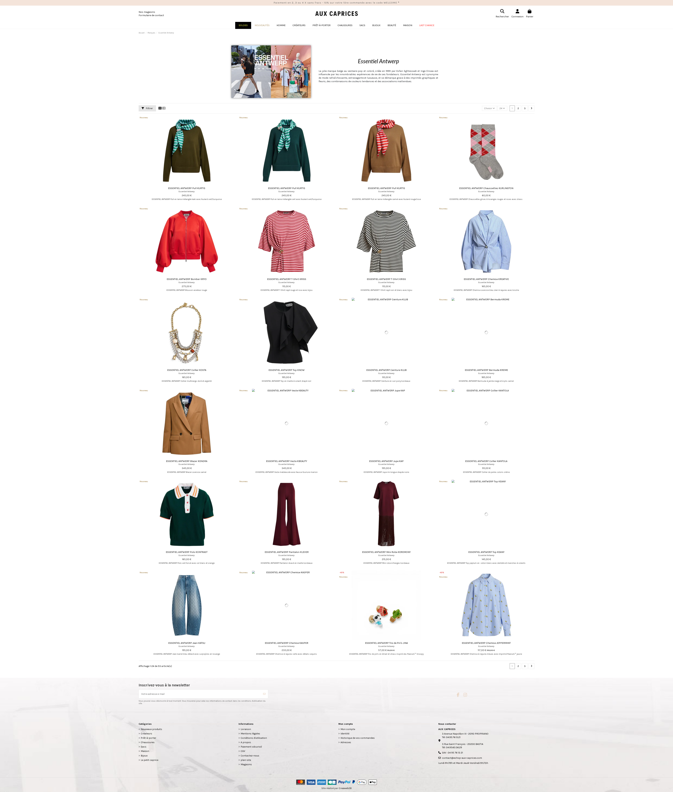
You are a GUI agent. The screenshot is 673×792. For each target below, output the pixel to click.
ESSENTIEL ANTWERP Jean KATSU (186, 643)
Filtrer (149, 108)
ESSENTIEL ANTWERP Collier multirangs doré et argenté (187, 381)
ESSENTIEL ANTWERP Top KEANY (486, 552)
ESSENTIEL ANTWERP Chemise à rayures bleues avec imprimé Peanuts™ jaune (486, 654)
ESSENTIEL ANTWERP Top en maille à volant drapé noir (286, 381)
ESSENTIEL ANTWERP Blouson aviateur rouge (186, 290)
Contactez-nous (250, 755)
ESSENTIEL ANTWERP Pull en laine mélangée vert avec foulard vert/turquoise (286, 199)
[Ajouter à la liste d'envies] (181, 183)
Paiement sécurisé (251, 746)
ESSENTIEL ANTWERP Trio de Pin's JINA (386, 643)
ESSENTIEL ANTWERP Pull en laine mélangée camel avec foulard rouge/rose (386, 199)
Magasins (246, 764)
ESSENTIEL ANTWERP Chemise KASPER (286, 643)
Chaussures (148, 742)
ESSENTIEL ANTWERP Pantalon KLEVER (287, 552)
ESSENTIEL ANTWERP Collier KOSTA (186, 370)
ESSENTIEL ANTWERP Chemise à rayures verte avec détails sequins (286, 654)
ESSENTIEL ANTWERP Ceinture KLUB (386, 370)
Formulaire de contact (151, 15)
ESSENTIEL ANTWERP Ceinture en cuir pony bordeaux (386, 381)
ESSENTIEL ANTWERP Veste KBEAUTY (286, 461)
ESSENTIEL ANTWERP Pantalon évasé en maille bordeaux (286, 563)
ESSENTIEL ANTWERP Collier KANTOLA (486, 461)
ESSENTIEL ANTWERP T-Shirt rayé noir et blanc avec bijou (386, 290)
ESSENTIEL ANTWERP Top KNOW (286, 370)
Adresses (346, 742)
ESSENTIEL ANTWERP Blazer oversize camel (186, 472)
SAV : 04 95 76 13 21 (452, 752)
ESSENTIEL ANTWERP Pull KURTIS (186, 188)
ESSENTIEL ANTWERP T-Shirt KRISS (286, 279)
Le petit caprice (149, 760)
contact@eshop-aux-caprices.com (462, 757)
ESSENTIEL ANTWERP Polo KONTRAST (187, 552)
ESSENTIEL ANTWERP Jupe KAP (386, 461)
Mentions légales (250, 733)
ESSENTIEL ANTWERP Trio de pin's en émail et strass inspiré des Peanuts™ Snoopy (386, 654)
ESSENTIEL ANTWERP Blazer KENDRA (186, 461)
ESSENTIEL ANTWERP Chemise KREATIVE (486, 279)
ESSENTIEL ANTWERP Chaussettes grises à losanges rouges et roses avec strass (486, 199)
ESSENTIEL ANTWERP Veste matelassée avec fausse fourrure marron (287, 472)
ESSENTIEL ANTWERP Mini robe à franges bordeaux (386, 563)
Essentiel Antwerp (187, 191)
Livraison (246, 729)
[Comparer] (186, 183)
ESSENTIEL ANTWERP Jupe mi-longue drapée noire (386, 472)
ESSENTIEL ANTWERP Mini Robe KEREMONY (386, 552)
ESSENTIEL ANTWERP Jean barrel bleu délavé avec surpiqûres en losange (187, 654)
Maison (145, 751)
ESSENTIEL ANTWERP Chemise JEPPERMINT (486, 643)
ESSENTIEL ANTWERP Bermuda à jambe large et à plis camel (486, 381)
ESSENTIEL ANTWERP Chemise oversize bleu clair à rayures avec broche (486, 290)
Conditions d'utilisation (254, 737)
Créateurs (146, 733)
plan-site (246, 760)
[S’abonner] (264, 694)
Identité (345, 733)
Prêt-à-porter (148, 737)
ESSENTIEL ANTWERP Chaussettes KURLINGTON (486, 188)
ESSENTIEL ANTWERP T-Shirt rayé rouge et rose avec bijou (286, 290)
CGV (243, 751)
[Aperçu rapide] (191, 183)
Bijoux (144, 755)
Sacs (143, 746)
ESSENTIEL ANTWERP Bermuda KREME (486, 370)
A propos (246, 742)
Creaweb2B (345, 788)
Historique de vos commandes (358, 737)
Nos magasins (147, 12)
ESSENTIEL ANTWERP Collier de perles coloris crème (486, 472)
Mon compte (348, 729)
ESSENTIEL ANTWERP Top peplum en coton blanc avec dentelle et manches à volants (486, 563)
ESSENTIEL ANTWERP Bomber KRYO (187, 279)
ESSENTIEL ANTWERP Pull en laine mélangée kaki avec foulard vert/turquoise (187, 199)
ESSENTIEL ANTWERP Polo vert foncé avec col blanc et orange (187, 563)
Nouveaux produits (151, 729)
